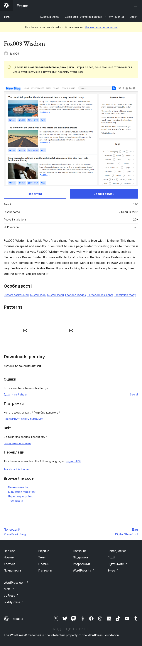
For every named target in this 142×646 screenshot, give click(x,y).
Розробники (81, 564)
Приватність (12, 570)
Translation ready (125, 294)
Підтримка (80, 557)
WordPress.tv (84, 570)
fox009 (14, 53)
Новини (9, 557)
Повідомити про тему (17, 443)
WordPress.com (16, 582)
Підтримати (117, 564)
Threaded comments (100, 294)
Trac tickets (15, 500)
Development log (18, 487)
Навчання (79, 551)
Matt (9, 589)
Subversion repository (22, 491)
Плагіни (43, 564)
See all (134, 394)
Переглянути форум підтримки (23, 418)
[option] (25, 330)
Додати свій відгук (15, 394)
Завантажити (104, 194)
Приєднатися (116, 551)
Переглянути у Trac (20, 496)
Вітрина (43, 551)
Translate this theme (16, 469)
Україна (17, 619)
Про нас (9, 551)
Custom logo (38, 294)
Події (111, 557)
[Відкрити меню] (136, 5)
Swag (113, 570)
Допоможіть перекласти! (101, 27)
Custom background (16, 294)
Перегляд (35, 194)
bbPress (11, 595)
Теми (7, 16)
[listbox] (71, 330)
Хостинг (9, 564)
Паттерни (45, 570)
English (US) (73, 461)
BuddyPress (14, 602)
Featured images (75, 294)
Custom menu (55, 294)
